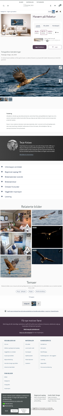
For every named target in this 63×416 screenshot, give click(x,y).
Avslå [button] (6, 410)
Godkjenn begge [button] (23, 410)
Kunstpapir (28, 352)
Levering (43, 359)
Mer (58, 32)
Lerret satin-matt (29, 348)
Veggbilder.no (9, 340)
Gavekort (27, 363)
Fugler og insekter (11, 11)
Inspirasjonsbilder (9, 355)
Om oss (6, 344)
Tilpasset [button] (14, 410)
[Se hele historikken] (38, 303)
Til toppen (31, 297)
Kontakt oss (44, 344)
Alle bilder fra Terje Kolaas (26, 154)
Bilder (21, 2)
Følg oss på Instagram (25, 332)
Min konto (43, 348)
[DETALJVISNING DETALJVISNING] (31, 81)
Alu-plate (27, 344)
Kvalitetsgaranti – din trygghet (48, 355)
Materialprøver (29, 359)
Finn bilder (8, 373)
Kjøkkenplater (29, 355)
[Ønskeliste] (55, 5)
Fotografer (40, 2)
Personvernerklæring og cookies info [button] (13, 401)
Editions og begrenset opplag (11, 348)
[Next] (60, 81)
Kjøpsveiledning (8, 359)
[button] (29, 212)
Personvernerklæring (46, 367)
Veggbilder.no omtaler (10, 352)
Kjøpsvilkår (43, 363)
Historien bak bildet (9, 367)
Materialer (29, 340)
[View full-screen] (60, 67)
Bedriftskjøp (44, 352)
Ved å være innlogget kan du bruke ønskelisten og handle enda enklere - (32, 311)
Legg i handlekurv (39, 47)
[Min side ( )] (51, 5)
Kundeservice (45, 340)
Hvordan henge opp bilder (11, 363)
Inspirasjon (30, 2)
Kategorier (3, 11)
